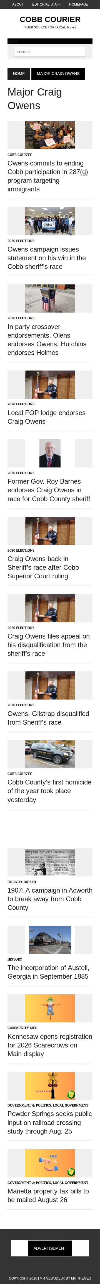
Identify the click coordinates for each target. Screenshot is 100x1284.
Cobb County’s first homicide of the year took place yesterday (49, 790)
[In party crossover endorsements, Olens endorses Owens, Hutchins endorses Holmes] (50, 309)
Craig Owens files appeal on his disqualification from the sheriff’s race (49, 644)
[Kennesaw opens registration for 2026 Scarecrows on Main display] (50, 1019)
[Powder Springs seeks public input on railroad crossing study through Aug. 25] (50, 1096)
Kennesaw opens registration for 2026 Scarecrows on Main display (50, 1045)
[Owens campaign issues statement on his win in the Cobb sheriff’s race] (50, 231)
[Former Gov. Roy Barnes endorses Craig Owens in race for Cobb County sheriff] (50, 464)
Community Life (22, 1028)
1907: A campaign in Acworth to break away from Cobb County (50, 898)
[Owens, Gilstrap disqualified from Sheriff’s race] (50, 696)
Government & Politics (29, 1105)
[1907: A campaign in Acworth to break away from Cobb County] (50, 872)
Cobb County (20, 155)
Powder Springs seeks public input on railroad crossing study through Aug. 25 (50, 1122)
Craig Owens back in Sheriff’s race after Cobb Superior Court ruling (43, 567)
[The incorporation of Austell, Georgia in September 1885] (50, 950)
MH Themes (81, 1278)
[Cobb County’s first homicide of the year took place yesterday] (50, 765)
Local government (70, 1105)
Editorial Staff (46, 4)
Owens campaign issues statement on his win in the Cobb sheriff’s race (47, 257)
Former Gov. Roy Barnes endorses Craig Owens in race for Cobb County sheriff (49, 489)
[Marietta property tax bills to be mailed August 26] (50, 1173)
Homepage (78, 4)
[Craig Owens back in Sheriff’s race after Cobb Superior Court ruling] (50, 541)
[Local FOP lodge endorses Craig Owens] (50, 395)
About (18, 4)
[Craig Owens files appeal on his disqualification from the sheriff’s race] (50, 618)
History (15, 959)
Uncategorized (22, 882)
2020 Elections (21, 241)
